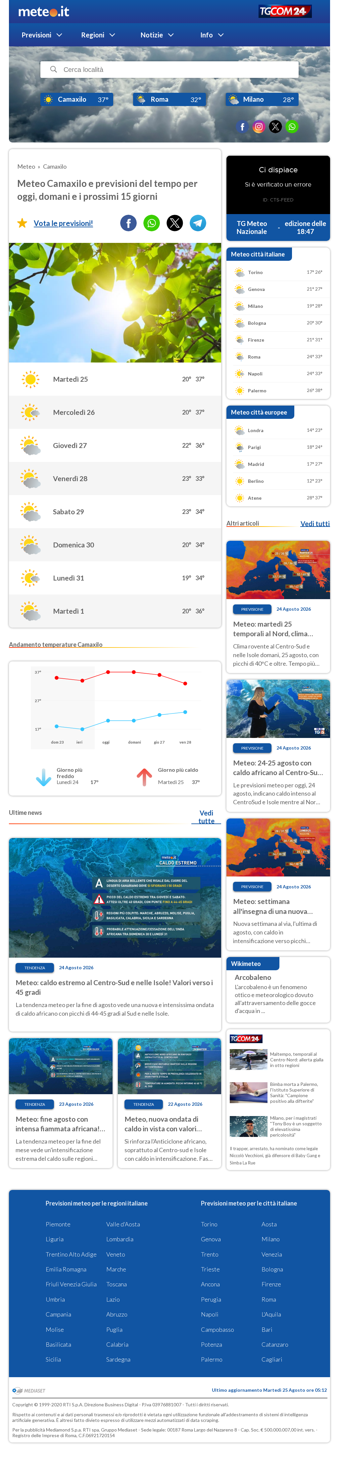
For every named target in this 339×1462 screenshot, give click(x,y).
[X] (275, 126)
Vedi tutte (206, 817)
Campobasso (217, 1329)
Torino (209, 1224)
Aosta (269, 1224)
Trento (209, 1254)
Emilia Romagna (66, 1269)
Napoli (209, 1314)
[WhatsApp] (292, 126)
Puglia (114, 1329)
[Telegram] (198, 223)
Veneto (115, 1254)
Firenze (271, 1284)
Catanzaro (275, 1344)
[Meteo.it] (44, 11)
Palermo (211, 1359)
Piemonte (58, 1224)
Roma (269, 1299)
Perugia (211, 1299)
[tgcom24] (285, 12)
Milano (271, 1239)
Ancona (210, 1284)
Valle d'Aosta (123, 1224)
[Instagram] (259, 126)
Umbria (55, 1299)
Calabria (117, 1344)
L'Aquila (271, 1314)
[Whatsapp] (151, 223)
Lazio (113, 1299)
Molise (55, 1329)
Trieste (210, 1269)
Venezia (272, 1254)
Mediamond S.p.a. (64, 1430)
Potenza (211, 1344)
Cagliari (272, 1359)
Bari (267, 1329)
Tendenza (34, 967)
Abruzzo (116, 1314)
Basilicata (58, 1344)
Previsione (252, 609)
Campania (58, 1314)
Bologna (272, 1269)
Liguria (55, 1239)
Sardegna (118, 1359)
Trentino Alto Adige (71, 1254)
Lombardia (119, 1239)
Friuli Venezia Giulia (71, 1284)
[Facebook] (242, 126)
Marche (116, 1269)
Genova (211, 1239)
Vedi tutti (315, 524)
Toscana (116, 1284)
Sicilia (53, 1359)
